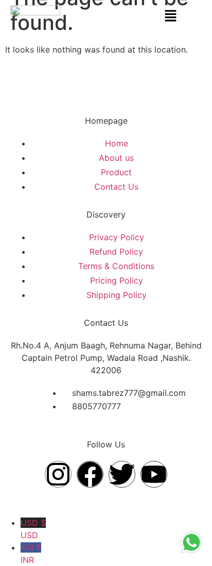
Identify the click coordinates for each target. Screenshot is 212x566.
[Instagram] (58, 474)
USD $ (33, 529)
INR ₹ (31, 553)
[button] (171, 16)
